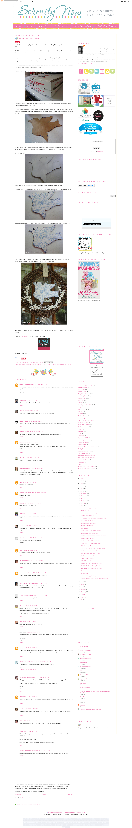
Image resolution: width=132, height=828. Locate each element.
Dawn (21, 513)
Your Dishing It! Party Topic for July (90, 553)
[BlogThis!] (46, 362)
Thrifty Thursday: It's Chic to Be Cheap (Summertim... (95, 578)
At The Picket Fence (85, 701)
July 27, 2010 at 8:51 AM (31, 410)
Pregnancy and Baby (83, 438)
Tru (21, 482)
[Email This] (45, 362)
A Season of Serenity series (85, 451)
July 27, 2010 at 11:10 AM (34, 503)
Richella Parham (24, 468)
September (84, 501)
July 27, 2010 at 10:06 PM (33, 632)
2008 (81, 600)
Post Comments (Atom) (28, 798)
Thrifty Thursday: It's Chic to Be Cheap (91, 541)
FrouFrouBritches (24, 560)
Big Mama (83, 683)
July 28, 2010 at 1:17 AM (44, 661)
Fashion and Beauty (83, 427)
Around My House (25, 364)
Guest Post (80, 411)
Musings (80, 402)
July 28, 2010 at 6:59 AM (31, 696)
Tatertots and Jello (85, 671)
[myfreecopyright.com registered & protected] (66, 813)
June (82, 582)
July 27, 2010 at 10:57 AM (29, 482)
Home (44, 794)
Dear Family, (84, 528)
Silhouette (80, 431)
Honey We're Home (85, 650)
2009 (81, 597)
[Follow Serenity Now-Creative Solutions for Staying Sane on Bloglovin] (86, 186)
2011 (81, 488)
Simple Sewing (82, 444)
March (83, 589)
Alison (21, 606)
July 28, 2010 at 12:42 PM (30, 731)
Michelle (22, 458)
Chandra (22, 410)
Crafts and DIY (51, 364)
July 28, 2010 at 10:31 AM (31, 709)
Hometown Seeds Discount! (88, 520)
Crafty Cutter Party (83, 453)
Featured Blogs (82, 391)
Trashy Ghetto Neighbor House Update (91, 530)
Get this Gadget (107, 227)
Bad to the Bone (85, 510)
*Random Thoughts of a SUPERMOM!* (91, 709)
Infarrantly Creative (85, 666)
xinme (21, 731)
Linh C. (22, 721)
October (83, 498)
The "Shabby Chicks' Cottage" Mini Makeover (93, 566)
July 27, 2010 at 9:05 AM (35, 421)
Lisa (21, 621)
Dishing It (80, 449)
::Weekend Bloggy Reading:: (88, 508)
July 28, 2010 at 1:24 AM (42, 677)
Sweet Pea (82, 697)
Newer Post (18, 794)
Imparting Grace (84, 679)
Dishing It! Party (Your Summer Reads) (91, 543)
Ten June (82, 705)
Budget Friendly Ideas (39, 364)
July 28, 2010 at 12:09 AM (31, 648)
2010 (81, 491)
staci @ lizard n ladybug (26, 384)
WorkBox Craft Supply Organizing (87, 468)
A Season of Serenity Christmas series (87, 447)
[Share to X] (48, 362)
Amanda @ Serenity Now (93, 46)
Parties (79, 433)
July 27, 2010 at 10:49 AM (36, 468)
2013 (81, 483)
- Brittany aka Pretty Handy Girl (28, 661)
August (83, 503)
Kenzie (21, 526)
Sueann (21, 442)
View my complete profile (86, 63)
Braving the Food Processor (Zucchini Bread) (93, 548)
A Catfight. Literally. (86, 561)
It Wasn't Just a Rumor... (87, 525)
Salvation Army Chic (86, 546)
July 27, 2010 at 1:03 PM (29, 513)
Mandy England (24, 421)
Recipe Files (81, 407)
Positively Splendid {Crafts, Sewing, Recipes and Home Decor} (95, 692)
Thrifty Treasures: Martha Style (89, 551)
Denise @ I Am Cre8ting (26, 573)
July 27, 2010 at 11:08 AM (39, 492)
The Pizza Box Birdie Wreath (88, 515)
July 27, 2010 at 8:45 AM (30, 400)
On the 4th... (84, 571)
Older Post (70, 794)
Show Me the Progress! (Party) (89, 513)
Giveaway (80, 413)
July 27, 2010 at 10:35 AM (31, 442)
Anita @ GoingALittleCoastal (28, 583)
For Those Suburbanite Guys (88, 556)
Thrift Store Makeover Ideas (85, 420)
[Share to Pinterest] (52, 362)
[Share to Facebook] (50, 362)
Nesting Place (83, 662)
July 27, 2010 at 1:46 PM (36, 538)
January (83, 594)
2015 (81, 478)
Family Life (81, 389)
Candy (21, 550)
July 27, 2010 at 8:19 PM (30, 606)
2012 (81, 486)
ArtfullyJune (23, 503)
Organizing (81, 435)
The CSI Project (25, 336)
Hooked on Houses (85, 687)
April (82, 587)
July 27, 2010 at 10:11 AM (37, 431)
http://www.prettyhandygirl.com (28, 669)
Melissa (22, 696)
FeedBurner (100, 151)
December (84, 493)
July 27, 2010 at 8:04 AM (40, 384)
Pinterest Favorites (83, 442)
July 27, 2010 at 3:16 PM (36, 560)
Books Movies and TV (84, 424)
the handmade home (85, 658)
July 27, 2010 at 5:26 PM (42, 583)
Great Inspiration (82, 387)
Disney (80, 464)
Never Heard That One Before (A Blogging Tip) (93, 518)
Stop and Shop (82, 409)
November (84, 496)
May (82, 584)
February (83, 592)
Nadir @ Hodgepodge (25, 492)
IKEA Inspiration (82, 416)
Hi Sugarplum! (84, 646)
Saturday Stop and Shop (87, 573)
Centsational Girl (84, 675)
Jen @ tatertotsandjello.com (27, 677)
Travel (79, 429)
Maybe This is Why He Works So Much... (91, 563)
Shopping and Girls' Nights (85, 405)
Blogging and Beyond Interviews (86, 457)
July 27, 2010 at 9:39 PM (29, 621)
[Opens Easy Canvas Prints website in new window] (96, 94)
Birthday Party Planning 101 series (87, 466)
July (82, 506)
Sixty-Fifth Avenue (25, 538)
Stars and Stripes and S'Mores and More (91, 568)
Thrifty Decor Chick (85, 654)
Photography (81, 462)
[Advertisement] (92, 625)
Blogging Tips (82, 418)
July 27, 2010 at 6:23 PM (40, 595)
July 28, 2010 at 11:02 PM (43, 750)
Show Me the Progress (83, 460)
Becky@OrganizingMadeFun (28, 750)
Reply (21, 395)
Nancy (21, 648)
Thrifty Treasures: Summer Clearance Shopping (93, 536)
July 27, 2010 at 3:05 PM (30, 550)
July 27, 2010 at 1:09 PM (30, 526)
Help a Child (90, 608)
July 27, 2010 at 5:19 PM (39, 573)
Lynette (22, 400)
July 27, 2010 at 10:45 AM (32, 458)
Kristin (21, 709)
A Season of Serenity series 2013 (86, 455)
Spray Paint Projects (64, 364)
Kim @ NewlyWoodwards (27, 595)
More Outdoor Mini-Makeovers (89, 533)
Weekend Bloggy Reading (85, 385)
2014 (81, 481)
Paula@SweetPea (24, 431)
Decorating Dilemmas (83, 440)
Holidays (80, 400)
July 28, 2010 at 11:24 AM (31, 721)
